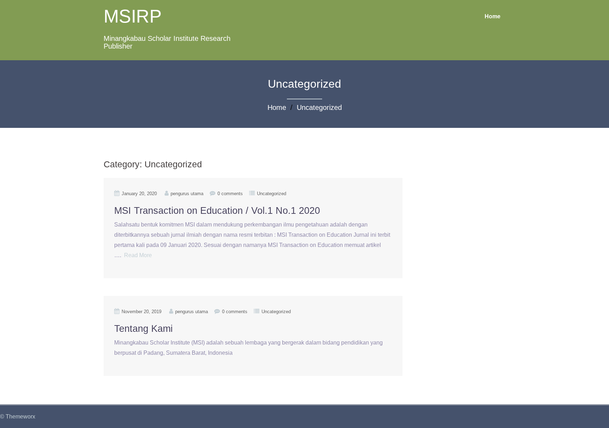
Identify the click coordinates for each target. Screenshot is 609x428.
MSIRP (133, 16)
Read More (138, 255)
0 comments (230, 193)
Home (492, 16)
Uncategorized (319, 107)
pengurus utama (187, 193)
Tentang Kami (143, 328)
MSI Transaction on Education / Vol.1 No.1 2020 (217, 210)
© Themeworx (17, 417)
